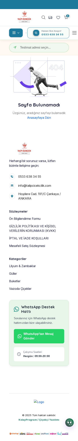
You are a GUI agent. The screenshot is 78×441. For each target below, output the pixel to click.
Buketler (14, 281)
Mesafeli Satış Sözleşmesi (27, 246)
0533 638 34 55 (29, 176)
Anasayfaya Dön (39, 118)
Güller (13, 273)
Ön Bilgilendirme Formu (25, 218)
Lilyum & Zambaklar (22, 266)
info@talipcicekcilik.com (34, 185)
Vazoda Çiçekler (20, 289)
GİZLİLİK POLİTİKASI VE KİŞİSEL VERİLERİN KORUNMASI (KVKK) (32, 228)
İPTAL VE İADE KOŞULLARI (29, 238)
